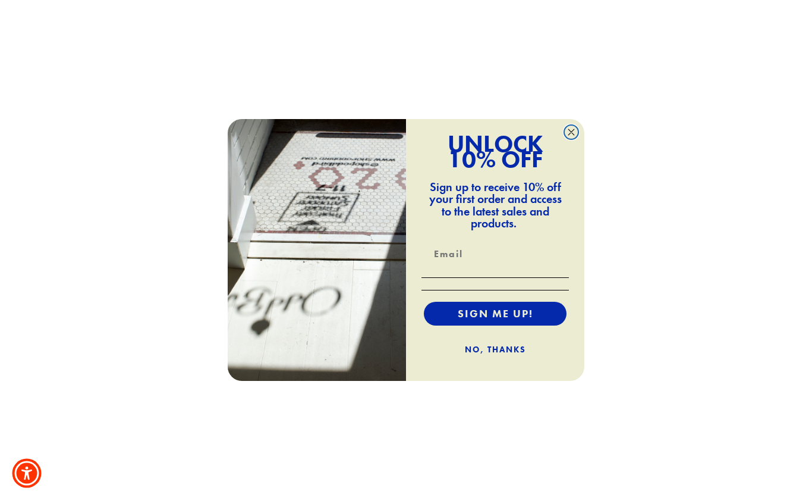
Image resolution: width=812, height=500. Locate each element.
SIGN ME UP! (495, 313)
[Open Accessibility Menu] (27, 473)
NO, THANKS (495, 349)
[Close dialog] (571, 132)
